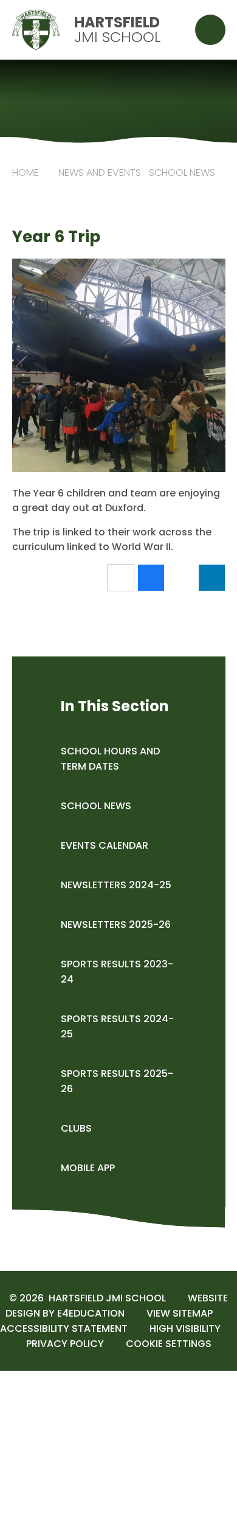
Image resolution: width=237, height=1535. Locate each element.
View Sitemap (179, 1313)
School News (182, 172)
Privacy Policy (65, 1344)
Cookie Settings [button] (168, 1344)
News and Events (99, 172)
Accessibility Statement (64, 1328)
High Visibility (185, 1328)
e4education (91, 1313)
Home (25, 172)
